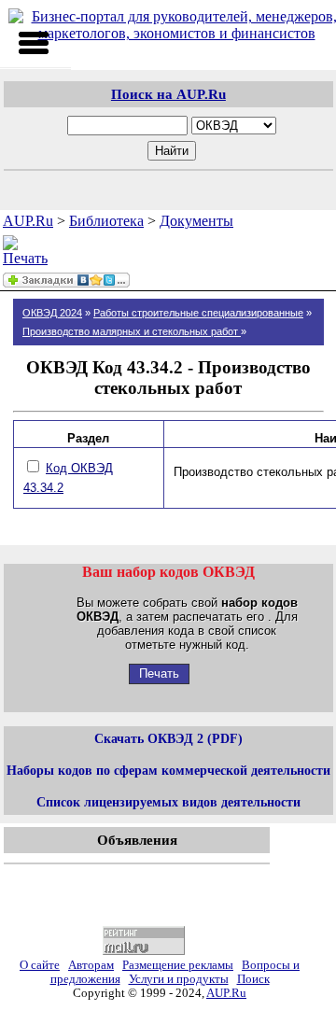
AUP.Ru (28, 221)
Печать (159, 673)
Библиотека (106, 221)
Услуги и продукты (179, 979)
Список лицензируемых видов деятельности (168, 801)
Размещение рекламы (177, 965)
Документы (196, 221)
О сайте (40, 965)
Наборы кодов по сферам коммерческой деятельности (168, 770)
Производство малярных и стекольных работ (131, 331)
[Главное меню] (34, 43)
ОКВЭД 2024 (52, 312)
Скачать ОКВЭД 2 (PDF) (168, 738)
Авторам (91, 965)
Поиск (253, 979)
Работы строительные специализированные (198, 312)
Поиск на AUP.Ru (168, 94)
